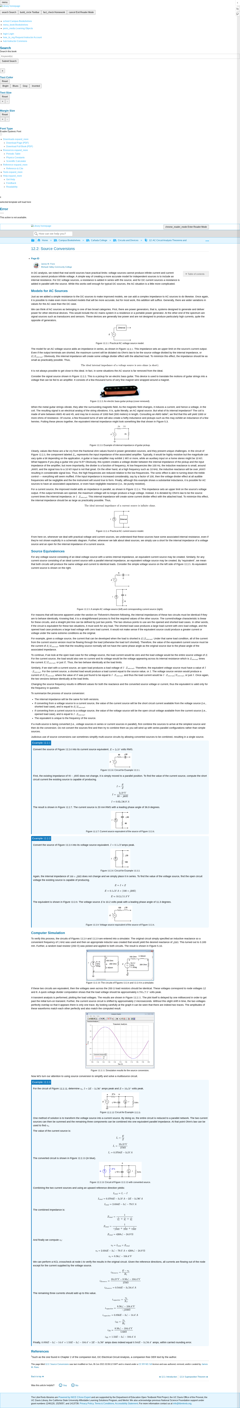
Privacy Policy (87, 1403)
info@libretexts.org (181, 1403)
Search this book (8, 51)
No (76, 1385)
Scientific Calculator (16, 161)
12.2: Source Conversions (57, 1364)
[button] (11, 183)
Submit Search (9, 61)
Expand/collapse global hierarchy (34, 240)
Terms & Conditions (104, 1403)
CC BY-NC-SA (145, 1364)
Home (44, 240)
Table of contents (196, 274)
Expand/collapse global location (207, 239)
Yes (65, 1385)
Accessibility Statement (126, 1403)
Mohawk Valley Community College (56, 267)
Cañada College (99, 240)
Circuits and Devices (128, 240)
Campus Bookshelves (69, 240)
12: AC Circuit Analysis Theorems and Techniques (173, 240)
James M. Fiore (48, 264)
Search (36, 234)
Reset (5, 81)
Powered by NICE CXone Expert (74, 1397)
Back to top (36, 1376)
